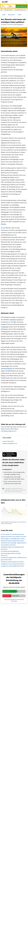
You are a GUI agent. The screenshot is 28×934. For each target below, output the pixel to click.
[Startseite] (1, 10)
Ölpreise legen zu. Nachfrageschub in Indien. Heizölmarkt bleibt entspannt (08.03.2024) (13, 539)
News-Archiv (11, 14)
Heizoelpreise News (8, 10)
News (3, 14)
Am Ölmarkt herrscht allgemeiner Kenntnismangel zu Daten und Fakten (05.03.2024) (11, 553)
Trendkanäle (4, 327)
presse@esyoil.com (11, 443)
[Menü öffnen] (26, 2)
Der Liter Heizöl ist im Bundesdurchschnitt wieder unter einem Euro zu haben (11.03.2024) (13, 535)
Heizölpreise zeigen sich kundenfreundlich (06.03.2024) (12, 548)
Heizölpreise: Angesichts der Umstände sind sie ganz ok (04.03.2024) (14, 558)
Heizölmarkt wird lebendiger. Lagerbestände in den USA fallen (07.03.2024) (14, 544)
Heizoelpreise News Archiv (20, 10)
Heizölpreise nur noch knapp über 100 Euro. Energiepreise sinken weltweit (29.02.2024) (13, 565)
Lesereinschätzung (6, 368)
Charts (19, 14)
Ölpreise (3, 224)
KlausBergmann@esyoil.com (8, 431)
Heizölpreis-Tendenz (15, 320)
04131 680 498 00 (9, 441)
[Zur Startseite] (4, 2)
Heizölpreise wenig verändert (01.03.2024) (12, 562)
